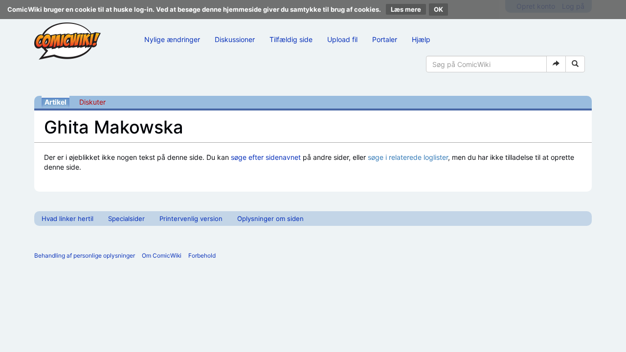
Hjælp (421, 39)
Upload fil (342, 39)
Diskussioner (235, 39)
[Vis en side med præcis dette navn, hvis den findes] (556, 64)
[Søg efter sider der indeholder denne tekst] (575, 64)
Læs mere (406, 9)
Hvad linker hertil (67, 218)
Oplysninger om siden (270, 218)
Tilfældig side (291, 39)
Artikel (56, 102)
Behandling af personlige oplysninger (84, 255)
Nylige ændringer (172, 39)
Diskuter (92, 102)
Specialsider (126, 218)
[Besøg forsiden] (67, 41)
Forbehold (202, 255)
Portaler (384, 39)
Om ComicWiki (161, 255)
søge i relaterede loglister (408, 157)
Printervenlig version (191, 218)
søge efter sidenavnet (266, 157)
